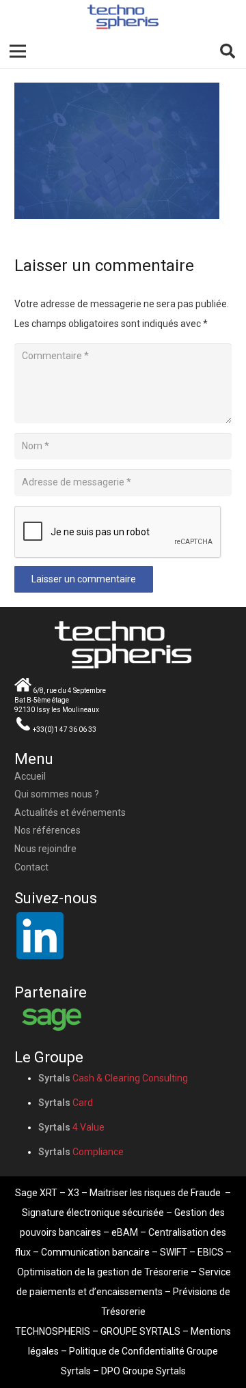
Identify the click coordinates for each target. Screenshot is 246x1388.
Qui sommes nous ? (56, 794)
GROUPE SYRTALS (140, 1331)
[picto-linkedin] (123, 935)
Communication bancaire (95, 1252)
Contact (31, 867)
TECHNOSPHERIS (52, 1331)
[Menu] (17, 51)
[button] (227, 51)
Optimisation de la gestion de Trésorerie (103, 1271)
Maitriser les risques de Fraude (155, 1192)
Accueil (30, 776)
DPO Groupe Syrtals (143, 1370)
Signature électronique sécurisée (93, 1212)
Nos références (47, 830)
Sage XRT (36, 1192)
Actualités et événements (70, 812)
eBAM (124, 1232)
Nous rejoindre (45, 848)
